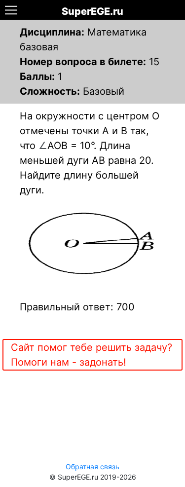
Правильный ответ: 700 (77, 307)
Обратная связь (92, 466)
